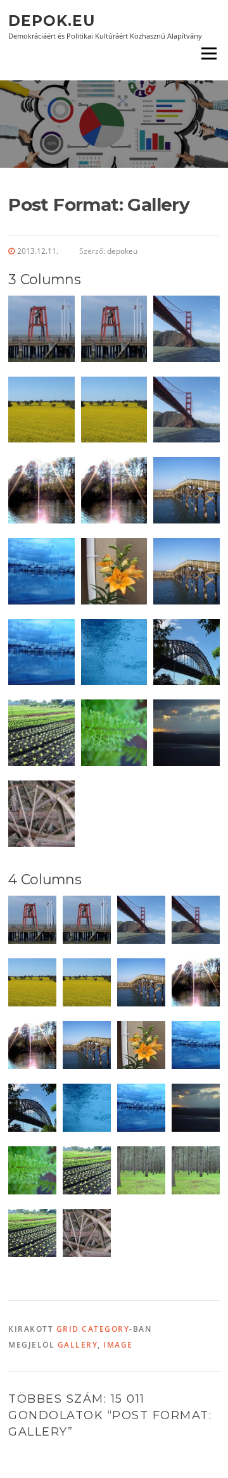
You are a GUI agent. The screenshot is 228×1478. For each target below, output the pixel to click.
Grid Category (93, 1329)
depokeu (122, 251)
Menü (209, 53)
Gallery (78, 1344)
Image (118, 1344)
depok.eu (51, 20)
